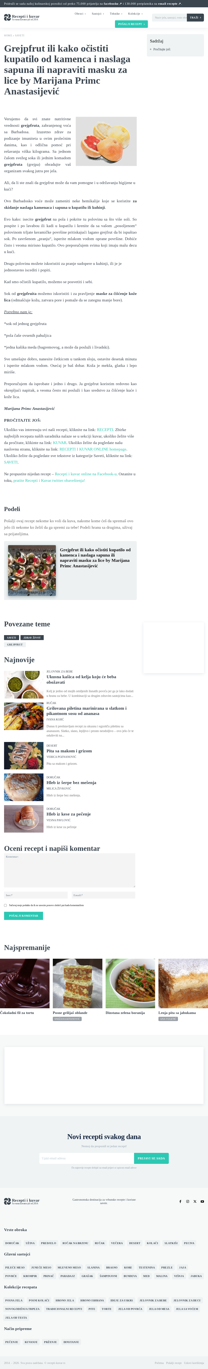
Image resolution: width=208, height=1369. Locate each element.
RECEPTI (105, 429)
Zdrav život (32, 637)
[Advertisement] (173, 647)
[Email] (111, 576)
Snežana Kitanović (67, 1019)
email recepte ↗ (169, 3)
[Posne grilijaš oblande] (77, 983)
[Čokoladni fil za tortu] (25, 983)
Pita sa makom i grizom (69, 750)
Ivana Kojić (55, 719)
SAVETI (11, 462)
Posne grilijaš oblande (70, 1013)
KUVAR (59, 442)
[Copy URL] (120, 576)
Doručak (53, 777)
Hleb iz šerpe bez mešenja (71, 782)
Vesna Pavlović (58, 820)
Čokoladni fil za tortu (17, 1013)
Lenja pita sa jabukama (177, 1013)
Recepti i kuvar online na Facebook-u (86, 474)
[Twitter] (73, 576)
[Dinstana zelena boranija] (130, 983)
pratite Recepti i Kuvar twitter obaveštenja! (49, 480)
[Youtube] (202, 1201)
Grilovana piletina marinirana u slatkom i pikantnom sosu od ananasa (87, 711)
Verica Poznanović (61, 757)
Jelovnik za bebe (60, 671)
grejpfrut (15, 644)
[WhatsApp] (92, 576)
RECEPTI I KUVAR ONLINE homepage (93, 449)
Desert (52, 745)
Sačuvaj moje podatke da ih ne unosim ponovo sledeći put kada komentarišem (46, 905)
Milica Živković (59, 788)
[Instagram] (187, 1201)
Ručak (51, 703)
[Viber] (101, 576)
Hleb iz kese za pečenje (69, 814)
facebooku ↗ (113, 3)
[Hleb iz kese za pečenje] (23, 819)
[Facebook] (64, 576)
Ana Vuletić (168, 1019)
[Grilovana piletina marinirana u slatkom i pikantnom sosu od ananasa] (23, 716)
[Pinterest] (83, 576)
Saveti (19, 35)
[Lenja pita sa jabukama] (183, 983)
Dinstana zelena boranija (125, 1013)
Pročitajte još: (162, 49)
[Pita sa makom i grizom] (23, 756)
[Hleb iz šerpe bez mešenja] (23, 787)
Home (8, 35)
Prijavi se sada (151, 1158)
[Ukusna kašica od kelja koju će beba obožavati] (23, 685)
